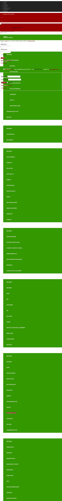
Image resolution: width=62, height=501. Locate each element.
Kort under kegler (11, 384)
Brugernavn (4, 44)
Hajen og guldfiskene (11, 208)
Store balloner (10, 338)
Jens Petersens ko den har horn (14, 259)
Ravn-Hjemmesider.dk (54, 69)
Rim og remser (6, 225)
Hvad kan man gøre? (11, 236)
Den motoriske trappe (15, 105)
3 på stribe (8, 424)
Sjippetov (8, 407)
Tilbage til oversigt (8, 37)
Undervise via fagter (11, 498)
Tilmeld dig (3, 63)
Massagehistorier (10, 458)
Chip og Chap (9, 168)
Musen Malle (9, 265)
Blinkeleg (8, 179)
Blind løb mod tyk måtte (12, 464)
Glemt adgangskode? (6, 60)
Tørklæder (9, 492)
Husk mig (11, 82)
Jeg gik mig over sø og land (13, 242)
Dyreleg (8, 196)
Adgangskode (4, 49)
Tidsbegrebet (13, 94)
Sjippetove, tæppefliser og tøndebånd (15, 327)
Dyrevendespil (9, 469)
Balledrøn (9, 361)
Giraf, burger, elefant (11, 202)
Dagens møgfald (10, 185)
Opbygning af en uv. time (12, 111)
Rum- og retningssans (15, 88)
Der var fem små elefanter (12, 486)
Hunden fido (9, 213)
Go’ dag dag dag (10, 134)
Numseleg (8, 395)
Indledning (9, 54)
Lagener (8, 321)
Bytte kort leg (10, 174)
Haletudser (9, 316)
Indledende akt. (7, 145)
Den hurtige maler (10, 373)
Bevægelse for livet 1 (8, 43)
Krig (7, 299)
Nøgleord (8, 117)
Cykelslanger (9, 304)
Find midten (9, 452)
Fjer (7, 310)
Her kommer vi (9, 139)
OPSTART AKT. (6, 122)
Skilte (7, 481)
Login (5, 41)
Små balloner (9, 333)
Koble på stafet (10, 378)
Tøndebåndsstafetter (11, 429)
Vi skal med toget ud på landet (13, 270)
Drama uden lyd (10, 447)
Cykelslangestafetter (11, 401)
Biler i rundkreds (10, 156)
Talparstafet (9, 418)
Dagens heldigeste (10, 191)
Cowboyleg (9, 162)
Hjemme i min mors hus (11, 253)
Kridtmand (9, 287)
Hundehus (8, 219)
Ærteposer (9, 344)
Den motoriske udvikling (12, 60)
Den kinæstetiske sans (15, 82)
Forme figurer (9, 475)
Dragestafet (9, 390)
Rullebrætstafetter (11, 412)
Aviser (7, 293)
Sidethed (12, 100)
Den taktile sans (14, 71)
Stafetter (5, 350)
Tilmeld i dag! (31, 41)
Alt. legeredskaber (7, 276)
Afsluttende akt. (7, 435)
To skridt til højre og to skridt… (14, 247)
